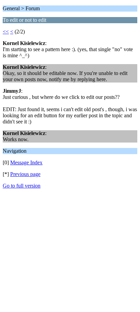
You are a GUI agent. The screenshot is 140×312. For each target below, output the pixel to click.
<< (6, 31)
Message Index (26, 162)
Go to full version (21, 186)
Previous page (25, 174)
